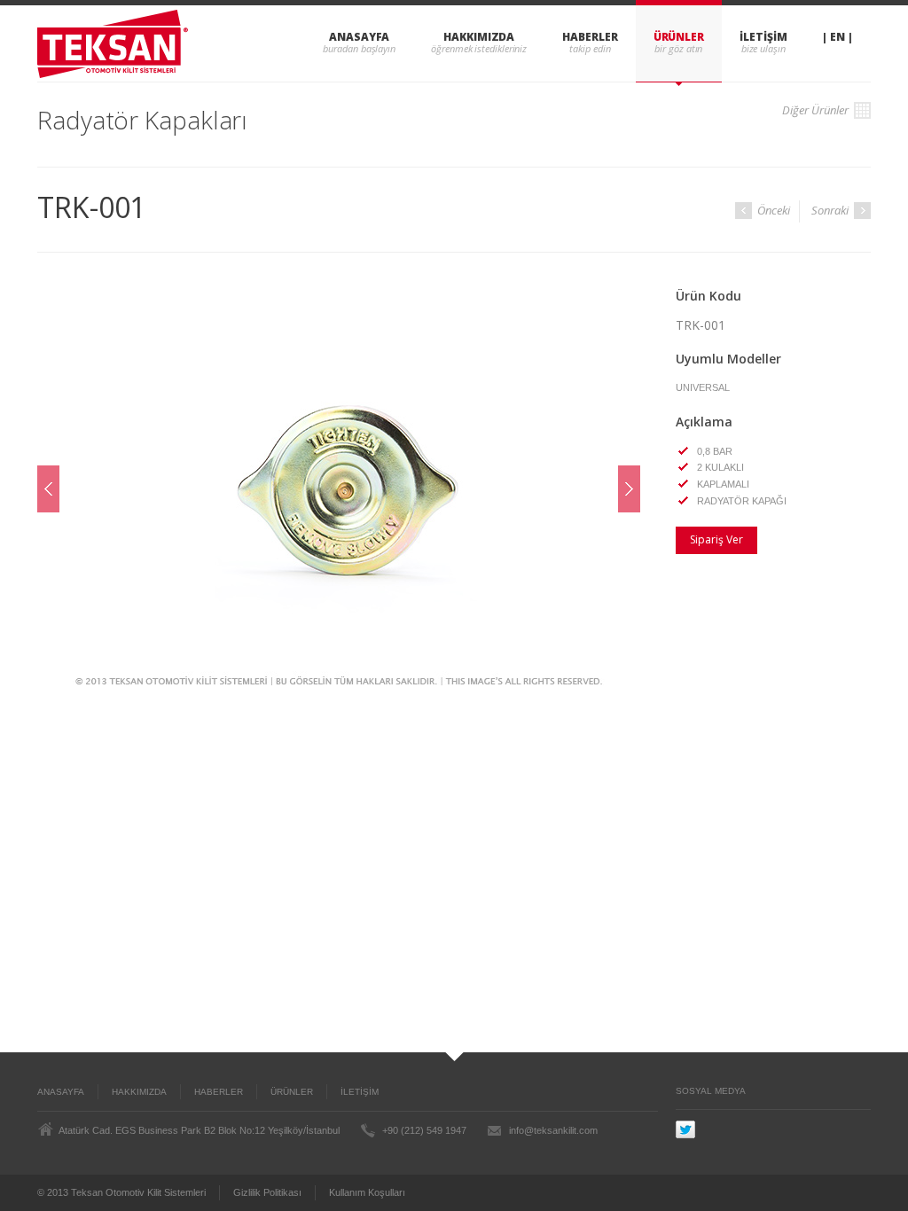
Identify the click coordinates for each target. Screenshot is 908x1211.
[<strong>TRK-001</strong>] (338, 489)
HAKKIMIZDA (478, 36)
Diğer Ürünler (816, 110)
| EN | (837, 36)
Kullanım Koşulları (367, 1192)
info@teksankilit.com (553, 1130)
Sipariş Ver (716, 539)
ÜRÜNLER (679, 36)
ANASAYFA (359, 36)
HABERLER (589, 36)
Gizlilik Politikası (267, 1192)
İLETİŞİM (763, 36)
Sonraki (831, 210)
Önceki (772, 210)
